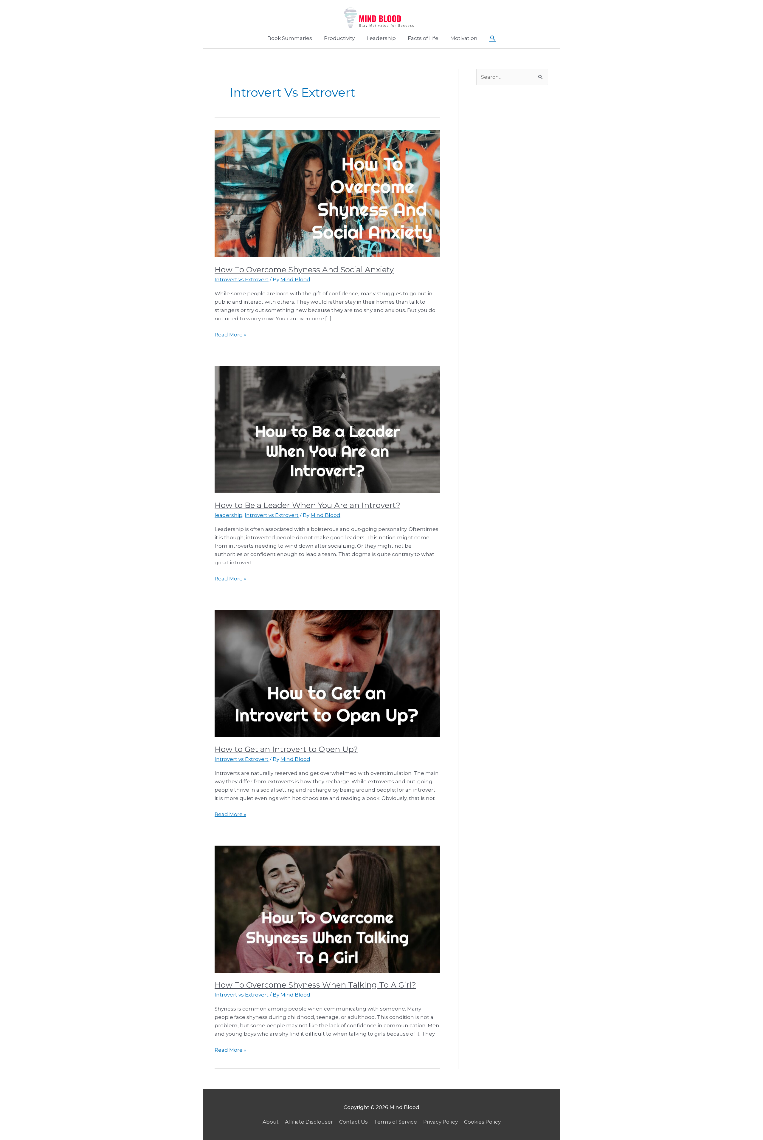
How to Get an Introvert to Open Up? (286, 749)
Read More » (230, 335)
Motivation (463, 38)
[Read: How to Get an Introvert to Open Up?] (327, 673)
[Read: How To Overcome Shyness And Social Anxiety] (327, 193)
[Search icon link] (492, 39)
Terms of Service (395, 1122)
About (271, 1122)
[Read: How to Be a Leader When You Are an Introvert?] (327, 429)
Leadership (381, 38)
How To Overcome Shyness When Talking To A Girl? (315, 985)
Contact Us (353, 1122)
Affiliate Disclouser (309, 1122)
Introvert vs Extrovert (242, 279)
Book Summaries (289, 38)
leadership (228, 515)
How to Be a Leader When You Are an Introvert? (307, 505)
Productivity (339, 38)
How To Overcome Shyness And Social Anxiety (304, 269)
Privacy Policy (440, 1122)
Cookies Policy (482, 1122)
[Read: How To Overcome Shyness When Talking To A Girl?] (327, 909)
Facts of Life (423, 38)
